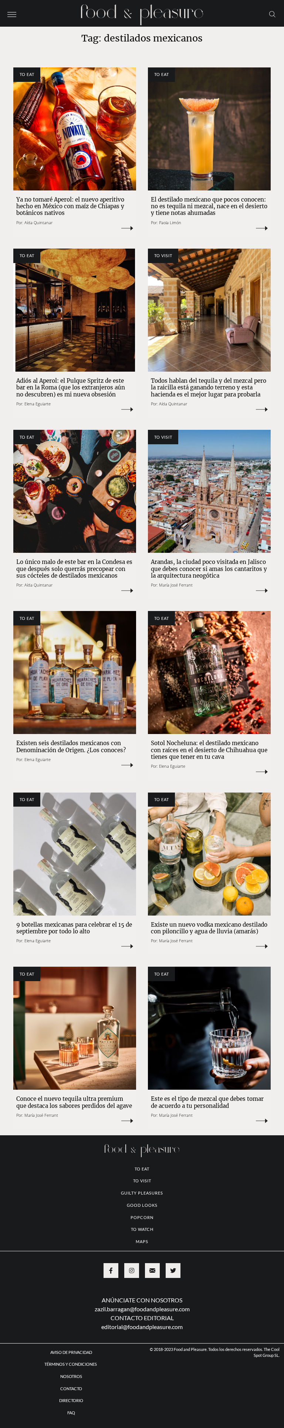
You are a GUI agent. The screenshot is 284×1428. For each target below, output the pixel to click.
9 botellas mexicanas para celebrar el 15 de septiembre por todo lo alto (74, 928)
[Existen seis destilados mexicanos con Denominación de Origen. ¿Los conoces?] (74, 672)
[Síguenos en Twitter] (173, 1270)
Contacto (71, 1388)
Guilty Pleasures (142, 1192)
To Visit (163, 255)
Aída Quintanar (38, 222)
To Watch (142, 1229)
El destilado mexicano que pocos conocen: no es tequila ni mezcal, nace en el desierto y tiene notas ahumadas (209, 206)
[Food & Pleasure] (142, 12)
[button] (11, 13)
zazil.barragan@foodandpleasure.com (142, 1308)
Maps (142, 1241)
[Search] (272, 13)
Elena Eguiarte (37, 403)
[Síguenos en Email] (152, 1270)
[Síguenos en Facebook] (111, 1270)
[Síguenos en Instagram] (131, 1270)
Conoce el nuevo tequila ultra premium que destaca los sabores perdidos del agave (74, 1102)
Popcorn (142, 1217)
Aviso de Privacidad (71, 1352)
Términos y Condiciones (71, 1364)
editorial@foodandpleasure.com (142, 1326)
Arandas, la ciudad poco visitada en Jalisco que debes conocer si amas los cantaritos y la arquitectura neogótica (209, 568)
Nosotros (71, 1376)
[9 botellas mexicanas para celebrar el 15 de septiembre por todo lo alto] (74, 854)
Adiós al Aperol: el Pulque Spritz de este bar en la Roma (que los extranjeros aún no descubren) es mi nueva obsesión (70, 387)
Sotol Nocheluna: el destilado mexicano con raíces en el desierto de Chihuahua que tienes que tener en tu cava (209, 750)
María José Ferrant (176, 585)
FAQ (71, 1412)
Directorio (71, 1400)
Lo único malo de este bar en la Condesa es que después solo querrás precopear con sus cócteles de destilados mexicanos (74, 568)
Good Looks (142, 1205)
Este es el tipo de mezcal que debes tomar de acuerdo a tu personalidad (207, 1102)
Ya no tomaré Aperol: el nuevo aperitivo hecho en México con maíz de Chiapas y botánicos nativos (70, 206)
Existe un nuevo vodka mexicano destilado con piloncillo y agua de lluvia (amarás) (209, 928)
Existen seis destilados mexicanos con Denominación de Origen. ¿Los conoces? (71, 746)
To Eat (27, 74)
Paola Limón (170, 222)
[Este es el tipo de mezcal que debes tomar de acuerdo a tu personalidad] (209, 1028)
